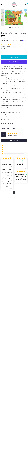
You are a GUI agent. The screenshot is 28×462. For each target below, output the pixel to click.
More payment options (14, 64)
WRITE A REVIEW (14, 140)
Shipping (3, 38)
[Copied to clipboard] (12, 123)
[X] (8, 123)
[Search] (23, 4)
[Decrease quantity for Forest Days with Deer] (2, 51)
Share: (2, 123)
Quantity (3, 48)
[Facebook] (6, 123)
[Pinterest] (10, 123)
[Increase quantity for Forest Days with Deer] (7, 51)
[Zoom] (22, 11)
